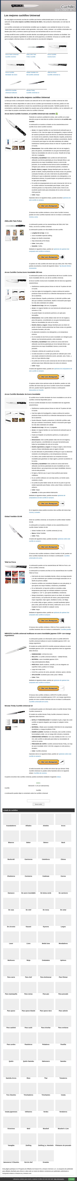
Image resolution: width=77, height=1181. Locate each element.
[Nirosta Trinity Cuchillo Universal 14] (36, 83)
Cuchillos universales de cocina (38, 701)
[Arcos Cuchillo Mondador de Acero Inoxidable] (15, 65)
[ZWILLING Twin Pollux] (8, 232)
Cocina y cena (33, 217)
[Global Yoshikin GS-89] (48, 546)
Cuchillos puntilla (66, 629)
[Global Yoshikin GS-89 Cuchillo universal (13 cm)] (36, 65)
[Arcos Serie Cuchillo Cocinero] (8, 142)
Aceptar (72, 1179)
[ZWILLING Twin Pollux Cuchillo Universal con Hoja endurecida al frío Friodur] (36, 47)
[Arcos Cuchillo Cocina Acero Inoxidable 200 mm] (58, 47)
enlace (59, 777)
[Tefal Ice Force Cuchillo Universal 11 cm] (58, 65)
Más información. (59, 1179)
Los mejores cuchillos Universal (22, 15)
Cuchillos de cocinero (40, 773)
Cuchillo (68, 7)
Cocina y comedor (34, 512)
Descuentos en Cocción (36, 390)
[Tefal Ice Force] (8, 573)
